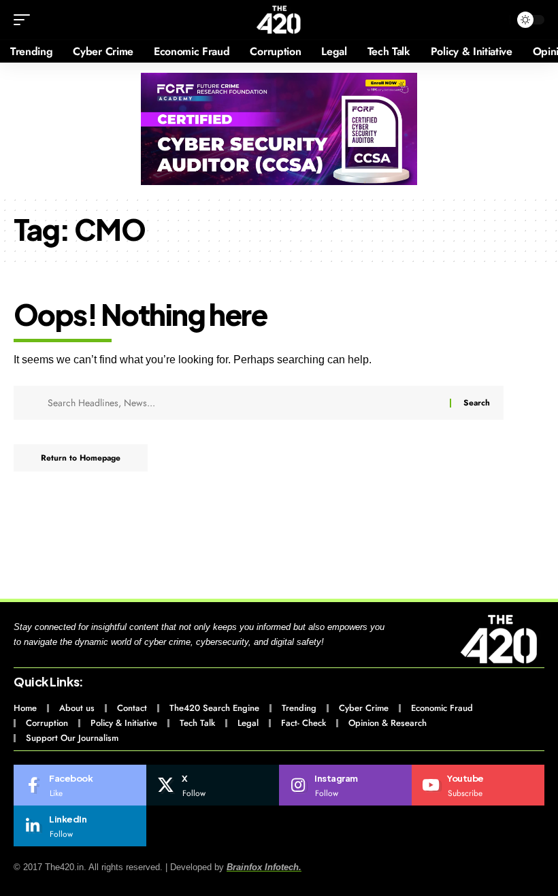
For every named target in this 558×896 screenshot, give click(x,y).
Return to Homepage (80, 458)
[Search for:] (243, 403)
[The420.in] (279, 19)
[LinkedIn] (80, 826)
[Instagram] (345, 785)
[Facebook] (80, 785)
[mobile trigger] (25, 19)
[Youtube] (478, 785)
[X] (212, 785)
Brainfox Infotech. (264, 867)
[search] (496, 20)
